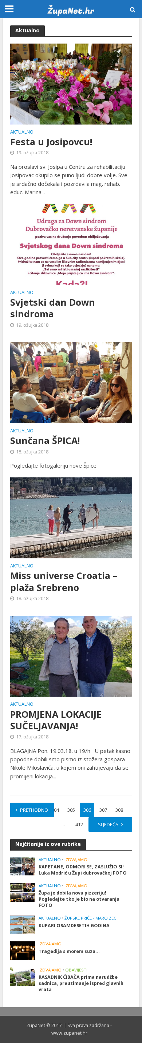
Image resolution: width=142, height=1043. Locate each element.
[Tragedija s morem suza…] (22, 950)
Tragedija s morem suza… (69, 951)
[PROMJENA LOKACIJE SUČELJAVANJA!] (71, 655)
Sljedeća (108, 825)
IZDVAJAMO (75, 859)
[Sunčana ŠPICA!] (71, 382)
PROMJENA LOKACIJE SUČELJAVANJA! (56, 720)
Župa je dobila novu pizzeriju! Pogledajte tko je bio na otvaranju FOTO (79, 899)
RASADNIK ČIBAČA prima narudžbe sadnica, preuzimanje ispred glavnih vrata (81, 983)
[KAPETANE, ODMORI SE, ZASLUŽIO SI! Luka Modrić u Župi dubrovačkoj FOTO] (22, 866)
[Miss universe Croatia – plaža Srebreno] (71, 517)
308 (119, 810)
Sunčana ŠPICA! (45, 440)
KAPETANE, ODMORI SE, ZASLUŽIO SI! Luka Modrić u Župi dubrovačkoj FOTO (83, 870)
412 (79, 825)
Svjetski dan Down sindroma (52, 308)
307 (103, 810)
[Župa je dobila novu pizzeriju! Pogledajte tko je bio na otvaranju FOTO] (22, 892)
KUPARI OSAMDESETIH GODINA (74, 925)
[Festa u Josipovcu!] (71, 83)
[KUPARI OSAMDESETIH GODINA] (22, 924)
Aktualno (21, 132)
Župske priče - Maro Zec (90, 918)
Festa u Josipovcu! (51, 141)
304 (55, 810)
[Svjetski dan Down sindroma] (71, 243)
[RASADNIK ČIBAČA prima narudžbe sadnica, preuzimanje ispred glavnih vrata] (22, 976)
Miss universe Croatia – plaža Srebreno (64, 581)
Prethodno (34, 810)
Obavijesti (76, 970)
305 (71, 810)
